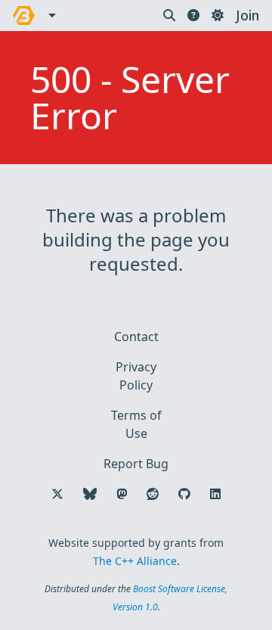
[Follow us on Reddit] (153, 494)
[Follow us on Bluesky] (90, 494)
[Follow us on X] (57, 494)
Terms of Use (136, 424)
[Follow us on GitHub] (184, 494)
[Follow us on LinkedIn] (215, 494)
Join (247, 15)
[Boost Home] (24, 15)
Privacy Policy (136, 375)
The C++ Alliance (135, 561)
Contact (136, 336)
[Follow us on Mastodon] (121, 494)
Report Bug (136, 463)
